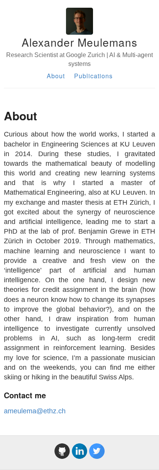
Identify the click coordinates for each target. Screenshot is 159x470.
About (56, 75)
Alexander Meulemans (79, 42)
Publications (93, 75)
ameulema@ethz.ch (35, 411)
